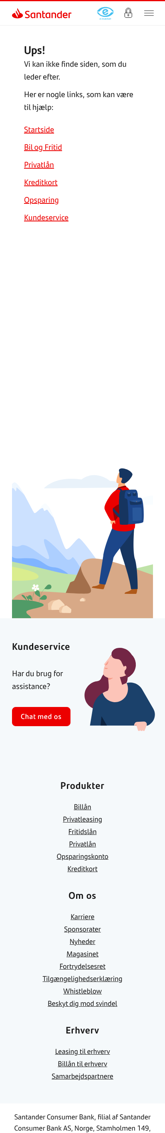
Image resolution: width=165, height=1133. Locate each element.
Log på (128, 13)
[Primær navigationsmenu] (149, 13)
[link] (18, 13)
